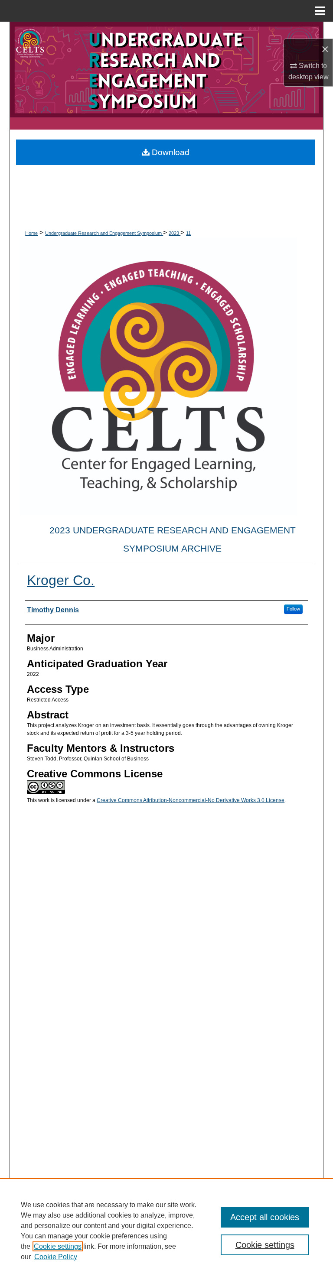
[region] (166, 1230)
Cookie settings (58, 1246)
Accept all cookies (264, 1217)
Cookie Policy (55, 1256)
